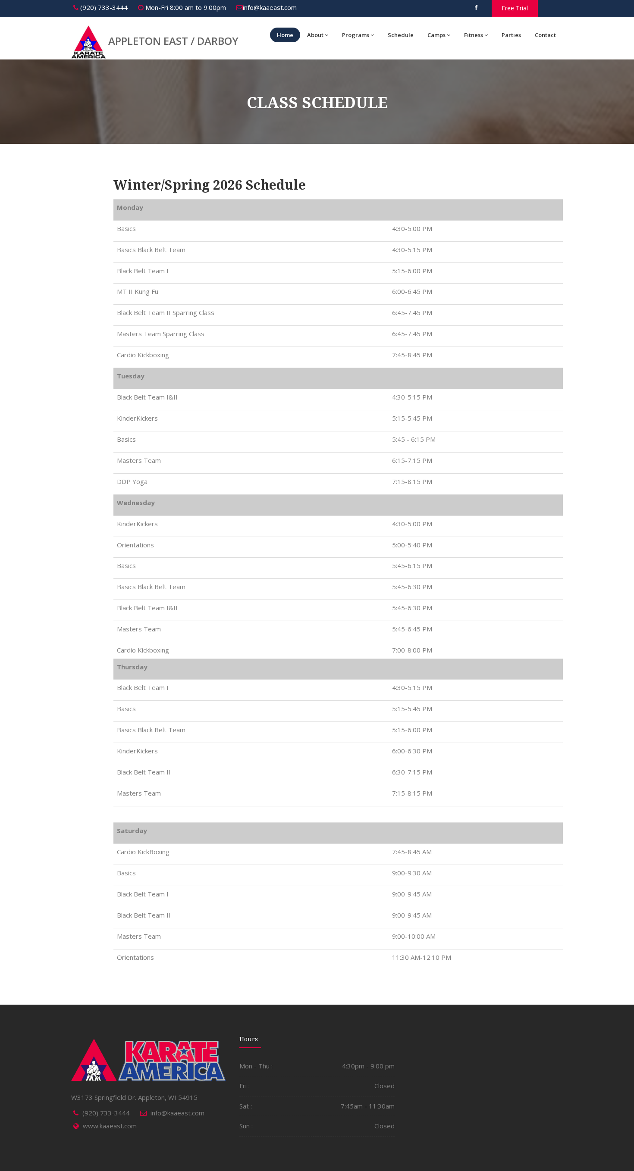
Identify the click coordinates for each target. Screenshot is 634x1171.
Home (285, 35)
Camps (436, 35)
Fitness (473, 35)
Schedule (401, 35)
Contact (545, 35)
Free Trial (515, 8)
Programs (355, 35)
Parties (511, 35)
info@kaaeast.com (270, 7)
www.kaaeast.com (110, 1125)
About (315, 35)
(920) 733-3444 (103, 7)
